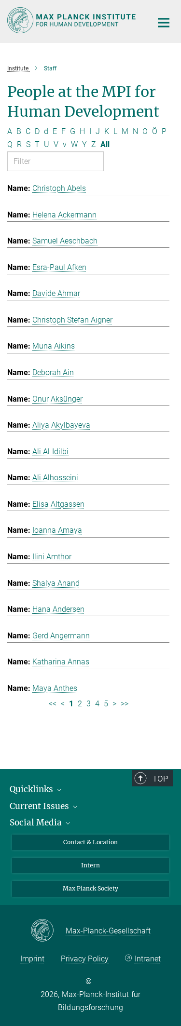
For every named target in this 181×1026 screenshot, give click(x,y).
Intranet (148, 958)
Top (160, 778)
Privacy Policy (85, 958)
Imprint (32, 958)
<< (52, 703)
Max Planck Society (90, 888)
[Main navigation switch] (163, 22)
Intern (90, 865)
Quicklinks (32, 789)
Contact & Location (90, 842)
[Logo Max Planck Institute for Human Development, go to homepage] (72, 20)
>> (124, 703)
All (105, 144)
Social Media (37, 822)
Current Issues (40, 806)
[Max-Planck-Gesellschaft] (48, 931)
